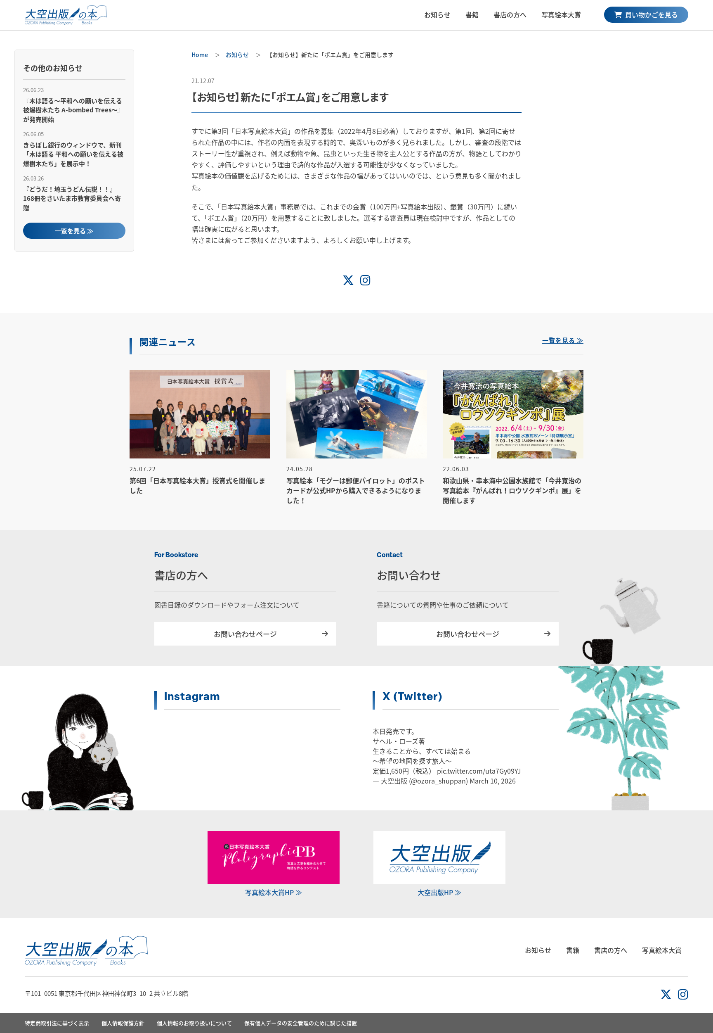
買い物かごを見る (650, 14)
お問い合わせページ (245, 634)
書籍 (472, 14)
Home (199, 54)
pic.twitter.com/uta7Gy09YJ (479, 771)
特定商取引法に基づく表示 (57, 1023)
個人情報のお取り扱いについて (194, 1023)
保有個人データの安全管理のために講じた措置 (300, 1023)
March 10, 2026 (493, 781)
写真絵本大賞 (561, 14)
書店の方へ (509, 14)
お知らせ (437, 14)
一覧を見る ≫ (74, 230)
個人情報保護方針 (123, 1023)
